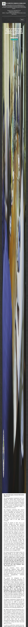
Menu (22, 20)
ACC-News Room (14, 39)
